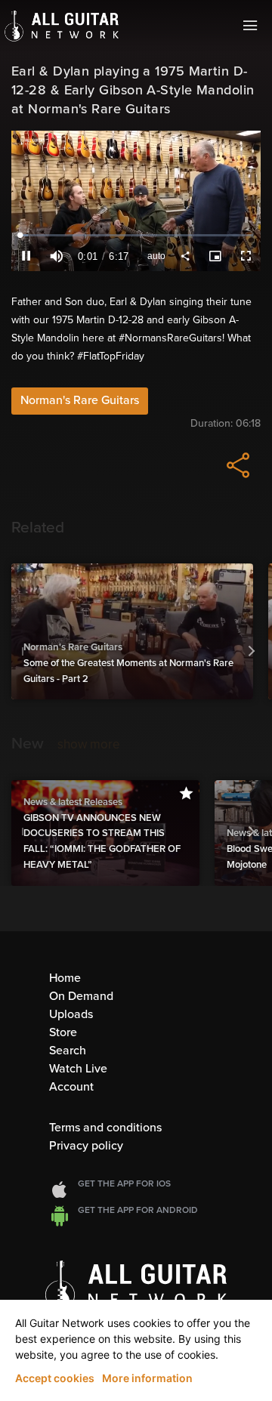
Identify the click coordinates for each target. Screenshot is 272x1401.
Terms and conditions (105, 1127)
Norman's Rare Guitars (79, 400)
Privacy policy (86, 1145)
